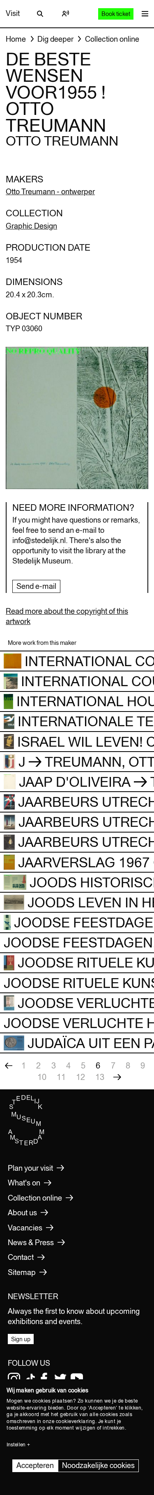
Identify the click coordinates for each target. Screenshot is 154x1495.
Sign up (20, 1339)
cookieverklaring (75, 1421)
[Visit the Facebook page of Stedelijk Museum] (44, 1379)
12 (80, 1077)
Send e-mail (36, 586)
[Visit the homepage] (26, 1143)
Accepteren (35, 1465)
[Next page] (117, 1077)
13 (99, 1077)
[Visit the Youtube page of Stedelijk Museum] (77, 1379)
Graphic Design (31, 226)
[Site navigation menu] (143, 13)
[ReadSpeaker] (66, 13)
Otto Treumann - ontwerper (50, 191)
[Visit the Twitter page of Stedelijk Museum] (60, 1379)
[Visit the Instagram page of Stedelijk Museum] (14, 1379)
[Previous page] (8, 1065)
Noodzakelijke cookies (98, 1465)
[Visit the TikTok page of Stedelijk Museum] (30, 1379)
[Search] (40, 13)
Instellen (16, 1445)
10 (41, 1077)
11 (61, 1077)
